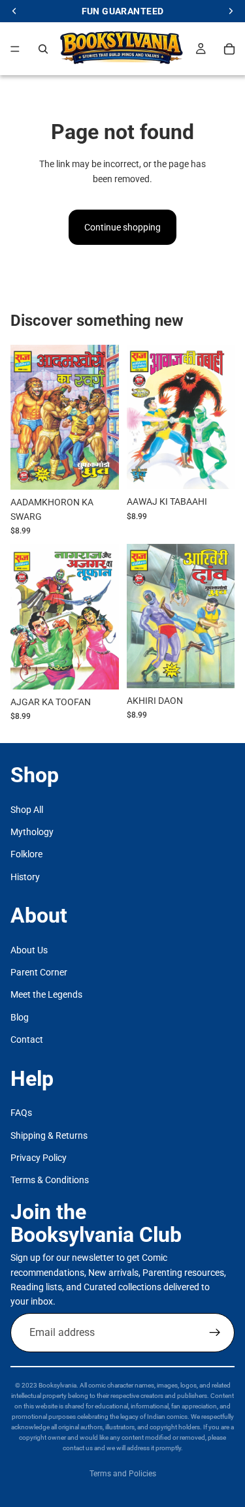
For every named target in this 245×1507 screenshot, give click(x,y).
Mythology (32, 832)
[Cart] (229, 49)
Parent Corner (38, 972)
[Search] (43, 49)
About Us (29, 950)
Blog (19, 1017)
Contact (26, 1040)
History (25, 877)
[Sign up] (215, 1332)
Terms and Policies (123, 1473)
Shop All (26, 809)
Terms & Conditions (49, 1180)
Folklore (26, 854)
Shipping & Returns (49, 1135)
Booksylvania (57, 1385)
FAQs (21, 1113)
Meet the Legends (46, 995)
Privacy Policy (38, 1157)
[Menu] (15, 49)
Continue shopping (122, 227)
